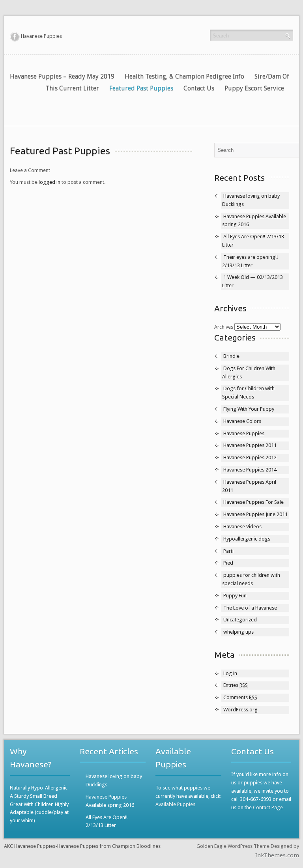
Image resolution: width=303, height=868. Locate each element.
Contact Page (268, 807)
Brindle (231, 356)
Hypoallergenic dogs (246, 539)
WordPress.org (240, 710)
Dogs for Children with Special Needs (248, 392)
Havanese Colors (242, 421)
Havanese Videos (242, 526)
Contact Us (198, 88)
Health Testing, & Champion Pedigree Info (184, 76)
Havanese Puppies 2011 (250, 445)
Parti (228, 551)
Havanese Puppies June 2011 (255, 514)
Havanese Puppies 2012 (250, 457)
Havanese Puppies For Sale (253, 502)
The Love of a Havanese (250, 608)
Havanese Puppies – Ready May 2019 (62, 76)
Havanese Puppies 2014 (250, 470)
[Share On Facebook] (15, 37)
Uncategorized (240, 620)
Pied (228, 563)
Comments (240, 697)
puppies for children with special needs (251, 579)
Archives (223, 327)
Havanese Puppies (243, 433)
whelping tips (238, 632)
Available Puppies (175, 804)
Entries (235, 685)
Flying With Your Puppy (248, 409)
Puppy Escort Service (254, 88)
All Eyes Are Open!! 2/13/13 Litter (106, 821)
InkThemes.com (277, 855)
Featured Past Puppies (141, 88)
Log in (230, 673)
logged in (49, 182)
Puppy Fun (235, 596)
